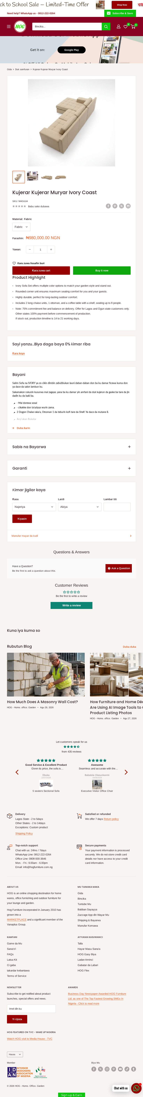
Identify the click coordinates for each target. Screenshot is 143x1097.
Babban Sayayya (87, 909)
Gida (9, 69)
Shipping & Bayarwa (89, 920)
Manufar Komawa (88, 925)
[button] (17, 772)
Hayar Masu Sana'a (89, 948)
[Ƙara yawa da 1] (51, 249)
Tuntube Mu (84, 904)
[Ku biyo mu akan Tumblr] (133, 1069)
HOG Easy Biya (87, 954)
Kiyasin (22, 518)
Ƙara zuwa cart (41, 270)
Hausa (12, 1054)
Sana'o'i (11, 948)
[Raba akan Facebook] (108, 205)
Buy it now (101, 270)
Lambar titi (110, 499)
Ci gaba (11, 965)
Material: (22, 219)
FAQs (10, 954)
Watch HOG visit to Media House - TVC (29, 1038)
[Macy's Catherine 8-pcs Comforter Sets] (97, 784)
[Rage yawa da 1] (29, 249)
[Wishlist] (125, 26)
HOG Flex (83, 970)
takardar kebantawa (18, 970)
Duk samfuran (22, 69)
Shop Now (88, 5)
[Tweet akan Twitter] (121, 205)
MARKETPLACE (17, 919)
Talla (80, 943)
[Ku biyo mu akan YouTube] (120, 1069)
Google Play (71, 49)
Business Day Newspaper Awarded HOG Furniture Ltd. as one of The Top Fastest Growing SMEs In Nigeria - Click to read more (97, 998)
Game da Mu (14, 943)
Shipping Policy (24, 833)
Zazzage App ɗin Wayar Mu (93, 914)
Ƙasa (15, 499)
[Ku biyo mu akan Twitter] (100, 1069)
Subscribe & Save (122, 13)
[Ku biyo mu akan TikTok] (127, 1069)
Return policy (111, 818)
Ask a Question (120, 568)
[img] (72, 746)
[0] (133, 26)
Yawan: (16, 249)
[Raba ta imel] (128, 205)
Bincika (82, 898)
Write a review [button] (71, 605)
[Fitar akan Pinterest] (114, 205)
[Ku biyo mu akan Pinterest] (113, 1069)
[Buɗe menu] (8, 26)
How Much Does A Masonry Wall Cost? (42, 701)
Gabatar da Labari (88, 965)
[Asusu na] (118, 26)
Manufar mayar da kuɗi (25, 535)
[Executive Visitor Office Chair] (46, 784)
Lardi (61, 499)
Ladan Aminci (85, 959)
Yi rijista (17, 1019)
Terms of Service (16, 975)
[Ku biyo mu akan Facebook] (93, 1069)
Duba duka (130, 646)
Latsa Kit (12, 959)
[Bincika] (106, 26)
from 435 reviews (71, 751)
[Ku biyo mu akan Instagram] (107, 1069)
